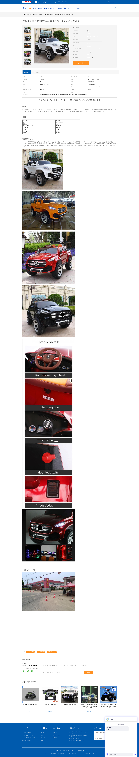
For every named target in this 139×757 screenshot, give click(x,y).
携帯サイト (81, 750)
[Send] (135, 754)
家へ (26, 8)
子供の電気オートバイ (27, 735)
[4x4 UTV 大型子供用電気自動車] (30, 694)
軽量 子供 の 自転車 (27, 740)
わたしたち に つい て (43, 8)
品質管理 (60, 8)
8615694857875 (34, 668)
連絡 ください (67, 8)
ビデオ (34, 8)
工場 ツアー (53, 8)
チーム (42, 740)
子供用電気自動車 (30, 651)
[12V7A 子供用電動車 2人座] (69, 694)
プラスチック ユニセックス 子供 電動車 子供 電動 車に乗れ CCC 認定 (108, 706)
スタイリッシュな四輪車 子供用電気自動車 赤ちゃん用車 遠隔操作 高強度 (89, 706)
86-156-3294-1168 (62, 2)
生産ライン (55, 732)
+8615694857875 (32, 666)
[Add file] (107, 754)
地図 (57, 750)
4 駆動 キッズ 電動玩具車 (50, 704)
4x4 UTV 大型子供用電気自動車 (31, 704)
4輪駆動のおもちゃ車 (52, 651)
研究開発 (55, 737)
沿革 (42, 735)
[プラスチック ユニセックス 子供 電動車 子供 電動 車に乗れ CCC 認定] (108, 694)
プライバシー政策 (68, 750)
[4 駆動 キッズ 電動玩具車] (50, 694)
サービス (43, 737)
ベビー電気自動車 (41, 651)
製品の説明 (36, 72)
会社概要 (43, 732)
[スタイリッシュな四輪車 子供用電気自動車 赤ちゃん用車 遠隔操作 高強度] (89, 694)
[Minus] (135, 719)
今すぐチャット (76, 8)
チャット (80, 63)
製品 (30, 8)
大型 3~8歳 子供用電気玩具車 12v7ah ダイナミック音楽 (58, 14)
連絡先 (88, 672)
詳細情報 (26, 72)
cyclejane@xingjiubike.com (45, 2)
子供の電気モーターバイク (28, 737)
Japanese (112, 2)
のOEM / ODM (56, 735)
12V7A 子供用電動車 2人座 (69, 704)
